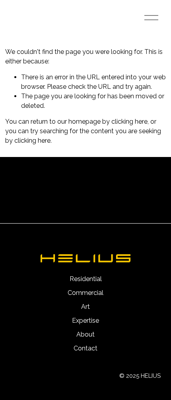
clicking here (129, 121)
